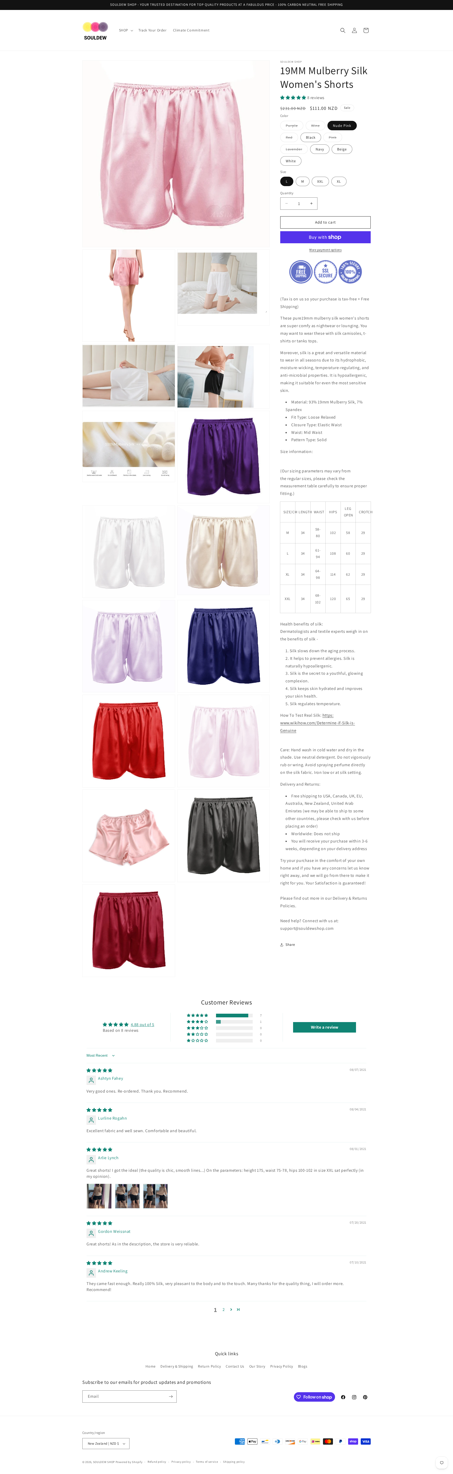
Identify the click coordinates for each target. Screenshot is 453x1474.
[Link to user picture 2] (127, 1196)
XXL (320, 181)
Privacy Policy (281, 1366)
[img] (99, 1070)
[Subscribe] (170, 1396)
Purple (294, 126)
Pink (335, 138)
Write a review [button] (324, 1027)
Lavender (297, 150)
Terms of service (207, 1462)
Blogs (303, 1366)
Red (292, 138)
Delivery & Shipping (176, 1366)
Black (311, 137)
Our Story (257, 1366)
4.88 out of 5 (142, 1024)
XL (339, 181)
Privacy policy (181, 1462)
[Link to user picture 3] (155, 1196)
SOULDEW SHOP (104, 1462)
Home (150, 1366)
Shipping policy (234, 1462)
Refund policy (157, 1462)
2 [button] (224, 1309)
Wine (318, 126)
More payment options (325, 250)
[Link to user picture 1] (99, 1196)
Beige (342, 149)
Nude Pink (342, 125)
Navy (320, 149)
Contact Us (235, 1366)
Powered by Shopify (129, 1462)
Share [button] (290, 944)
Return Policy (209, 1366)
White (291, 161)
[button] (125, 30)
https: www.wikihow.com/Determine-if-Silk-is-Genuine (317, 722)
